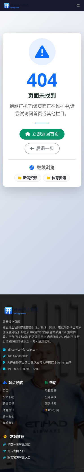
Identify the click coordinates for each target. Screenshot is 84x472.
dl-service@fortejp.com (22, 350)
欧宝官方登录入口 (19, 457)
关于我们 (8, 416)
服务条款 (50, 397)
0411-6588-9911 (18, 356)
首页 (6, 390)
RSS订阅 (53, 410)
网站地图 (50, 403)
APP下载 (8, 397)
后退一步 (45, 148)
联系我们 (8, 423)
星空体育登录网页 (19, 444)
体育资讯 (58, 177)
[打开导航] (78, 5)
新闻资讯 (29, 177)
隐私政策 (50, 390)
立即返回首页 (45, 134)
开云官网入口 (16, 451)
